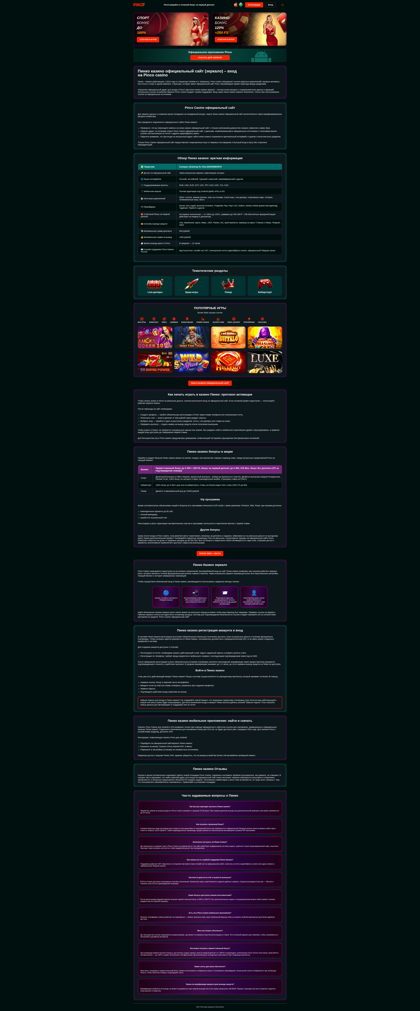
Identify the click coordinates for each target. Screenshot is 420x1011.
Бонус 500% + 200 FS (210, 553)
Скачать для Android (210, 57)
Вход (270, 5)
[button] (416, 1001)
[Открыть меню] (282, 5)
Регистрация (254, 5)
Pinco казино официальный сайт (210, 383)
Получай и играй (148, 39)
